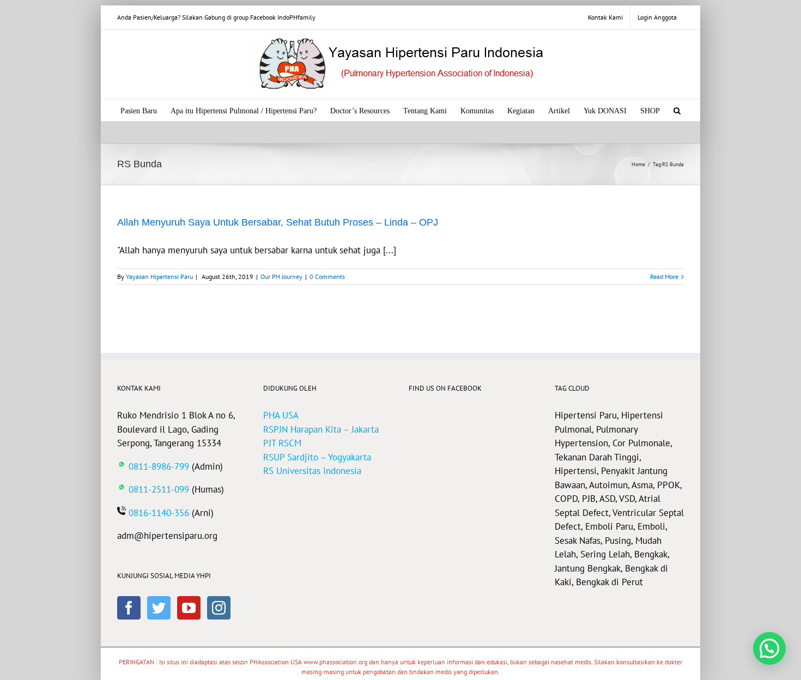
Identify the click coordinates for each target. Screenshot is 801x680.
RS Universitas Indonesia (312, 471)
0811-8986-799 (159, 466)
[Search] (677, 110)
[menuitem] (605, 17)
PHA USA (281, 415)
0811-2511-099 (159, 489)
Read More (664, 276)
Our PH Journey (281, 276)
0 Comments (327, 276)
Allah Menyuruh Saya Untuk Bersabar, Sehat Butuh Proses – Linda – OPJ (277, 222)
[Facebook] (129, 608)
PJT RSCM (282, 443)
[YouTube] (189, 608)
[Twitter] (159, 608)
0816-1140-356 (159, 513)
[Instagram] (218, 608)
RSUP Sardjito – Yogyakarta (317, 457)
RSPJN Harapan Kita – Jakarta (321, 429)
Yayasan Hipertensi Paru (159, 276)
